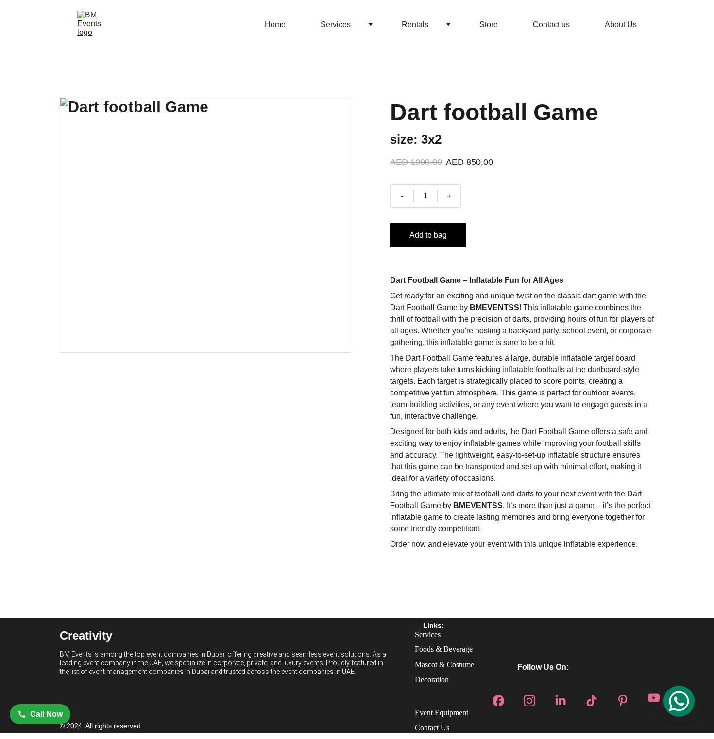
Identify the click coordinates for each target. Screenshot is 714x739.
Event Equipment (441, 712)
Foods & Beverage (444, 649)
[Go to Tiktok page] (591, 697)
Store (488, 24)
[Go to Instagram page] (529, 697)
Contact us (551, 24)
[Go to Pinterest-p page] (622, 697)
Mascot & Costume (444, 664)
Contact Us (432, 727)
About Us (621, 24)
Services (336, 24)
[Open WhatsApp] (679, 701)
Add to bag (428, 235)
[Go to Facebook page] (498, 697)
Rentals (415, 24)
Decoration (432, 679)
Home (275, 24)
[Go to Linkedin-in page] (560, 697)
